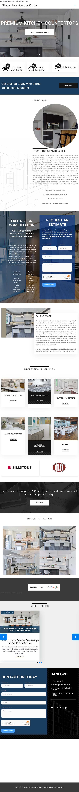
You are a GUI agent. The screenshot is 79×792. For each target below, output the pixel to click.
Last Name (61, 244)
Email (44, 253)
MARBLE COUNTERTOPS (13, 434)
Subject (3, 699)
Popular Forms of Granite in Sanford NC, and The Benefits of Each (19, 642)
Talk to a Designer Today (39, 32)
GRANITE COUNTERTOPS (39, 396)
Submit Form (49, 285)
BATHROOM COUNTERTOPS (39, 445)
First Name (45, 244)
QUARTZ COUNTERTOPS (66, 398)
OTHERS (65, 444)
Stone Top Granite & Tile (19, 5)
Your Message (46, 261)
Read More (13, 400)
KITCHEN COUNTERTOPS (13, 396)
